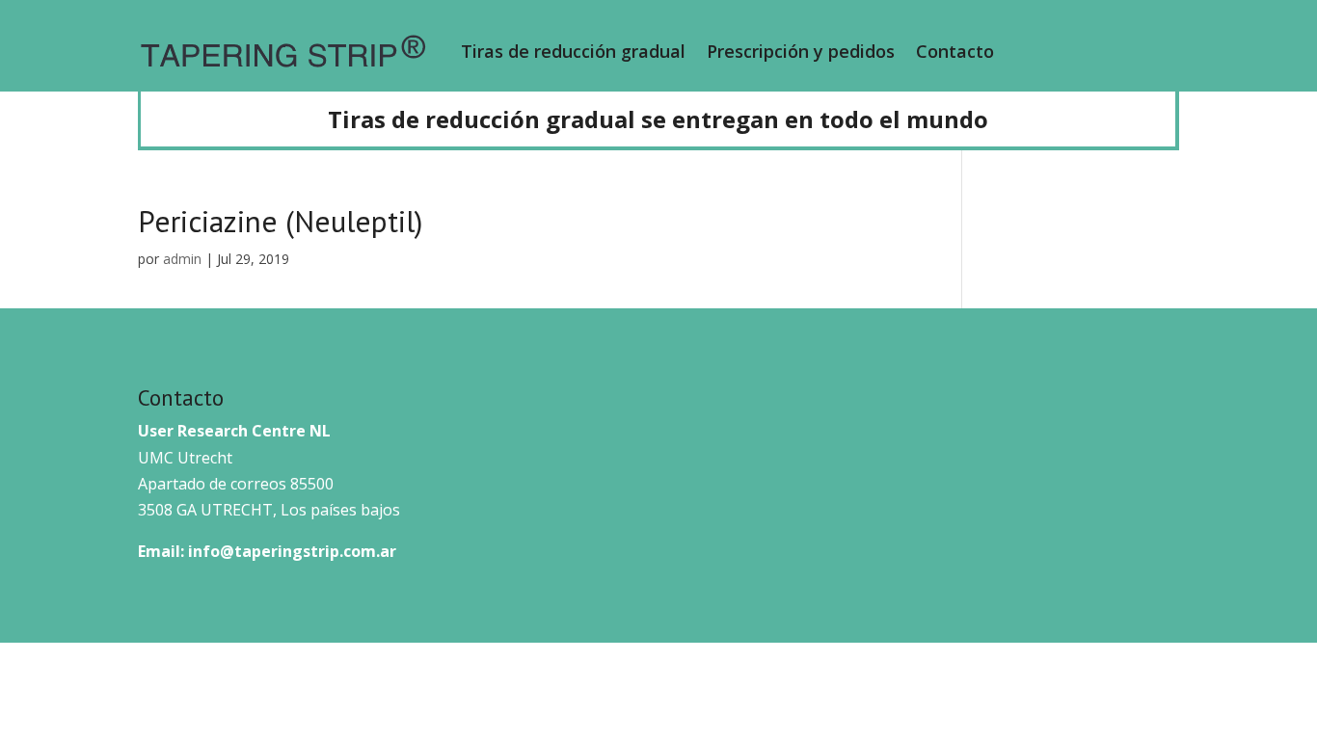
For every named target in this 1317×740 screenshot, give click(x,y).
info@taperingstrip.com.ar (292, 551)
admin (182, 259)
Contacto (955, 51)
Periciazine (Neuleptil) (280, 221)
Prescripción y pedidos (801, 51)
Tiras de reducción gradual (573, 51)
